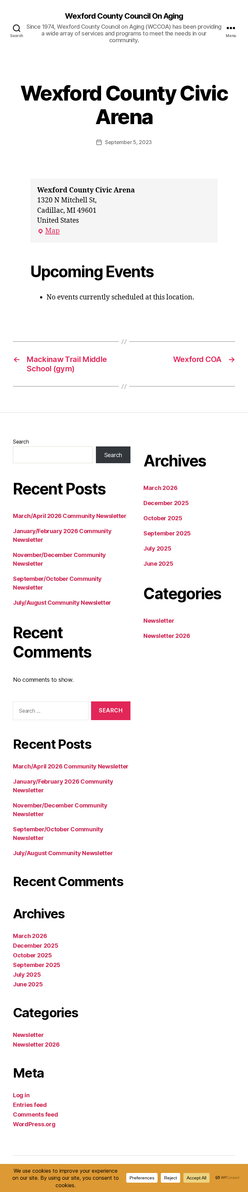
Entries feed (30, 1104)
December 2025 (35, 945)
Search (21, 441)
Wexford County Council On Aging (124, 16)
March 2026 (30, 936)
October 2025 (32, 955)
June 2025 (28, 984)
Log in (21, 1095)
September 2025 (36, 965)
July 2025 (27, 974)
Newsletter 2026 (36, 1044)
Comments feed (35, 1114)
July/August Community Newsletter (62, 602)
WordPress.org (34, 1124)
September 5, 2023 (128, 142)
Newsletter (28, 1034)
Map (48, 231)
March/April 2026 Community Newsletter (69, 516)
